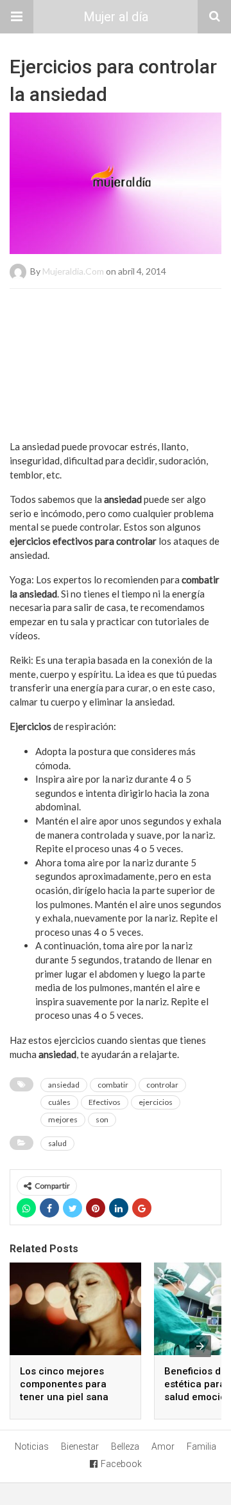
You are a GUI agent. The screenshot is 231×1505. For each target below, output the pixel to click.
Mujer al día (115, 16)
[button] (16, 16)
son (102, 1119)
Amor (163, 1446)
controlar (162, 1085)
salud (57, 1143)
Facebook (121, 1464)
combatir (113, 1085)
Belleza (125, 1446)
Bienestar (80, 1446)
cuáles (59, 1102)
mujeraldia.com (73, 271)
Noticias (32, 1446)
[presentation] (200, 1346)
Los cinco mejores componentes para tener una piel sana (64, 1384)
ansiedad (64, 1085)
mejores (63, 1119)
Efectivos (105, 1102)
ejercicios (156, 1102)
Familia (201, 1446)
